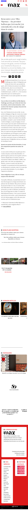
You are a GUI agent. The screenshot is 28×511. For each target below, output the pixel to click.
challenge (16, 54)
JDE (4, 490)
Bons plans (6, 494)
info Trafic (6, 473)
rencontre (15, 52)
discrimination (10, 54)
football (20, 52)
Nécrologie (6, 484)
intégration (22, 54)
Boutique (6, 501)
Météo (5, 471)
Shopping (6, 492)
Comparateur (7, 499)
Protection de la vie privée (18, 451)
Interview (10, 52)
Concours (6, 468)
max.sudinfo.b (7, 206)
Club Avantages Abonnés (6, 487)
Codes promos (7, 497)
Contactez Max (7, 466)
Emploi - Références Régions (6, 476)
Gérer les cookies (20, 455)
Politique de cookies (19, 453)
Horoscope (6, 470)
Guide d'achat (7, 496)
